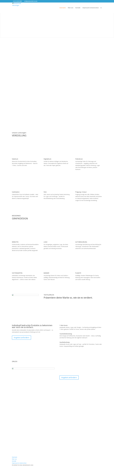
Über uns (70, 8)
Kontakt (77, 8)
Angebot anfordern (24, 65)
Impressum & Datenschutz (91, 8)
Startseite (63, 8)
